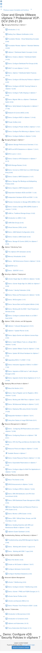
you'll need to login (29, 645)
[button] (1, 2)
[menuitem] (1, 4)
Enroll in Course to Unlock (21, 647)
